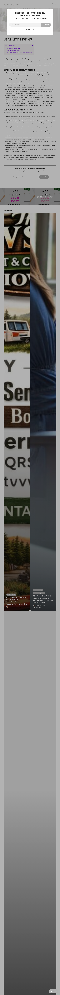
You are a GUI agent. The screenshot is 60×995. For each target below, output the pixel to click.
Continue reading (30, 29)
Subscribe (46, 24)
